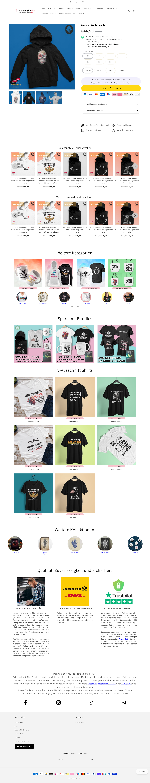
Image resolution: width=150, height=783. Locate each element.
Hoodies (64, 303)
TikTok (112, 683)
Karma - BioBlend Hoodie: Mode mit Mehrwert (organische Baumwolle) (75, 180)
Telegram (126, 683)
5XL (107, 303)
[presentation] (7, 299)
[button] (70, 8)
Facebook (92, 683)
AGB (16, 726)
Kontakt (17, 738)
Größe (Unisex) (88, 52)
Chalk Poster (75, 552)
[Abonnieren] (92, 759)
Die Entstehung (80, 722)
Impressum (19, 722)
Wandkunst (15, 552)
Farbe (85, 66)
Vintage (45, 552)
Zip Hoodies (86, 303)
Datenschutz (19, 734)
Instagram (103, 683)
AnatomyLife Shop (77, 778)
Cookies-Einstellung (22, 741)
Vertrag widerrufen (24, 746)
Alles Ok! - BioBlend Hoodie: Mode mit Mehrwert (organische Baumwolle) (127, 180)
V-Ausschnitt (22, 303)
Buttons (135, 552)
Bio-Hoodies (43, 303)
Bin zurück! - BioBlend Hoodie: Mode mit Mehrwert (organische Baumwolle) (23, 180)
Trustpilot (123, 639)
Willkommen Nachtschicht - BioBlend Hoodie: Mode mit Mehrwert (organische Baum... (49, 180)
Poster (45, 554)
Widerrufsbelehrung (22, 730)
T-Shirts (128, 303)
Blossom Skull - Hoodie (93, 25)
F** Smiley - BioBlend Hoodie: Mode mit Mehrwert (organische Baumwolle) (101, 180)
